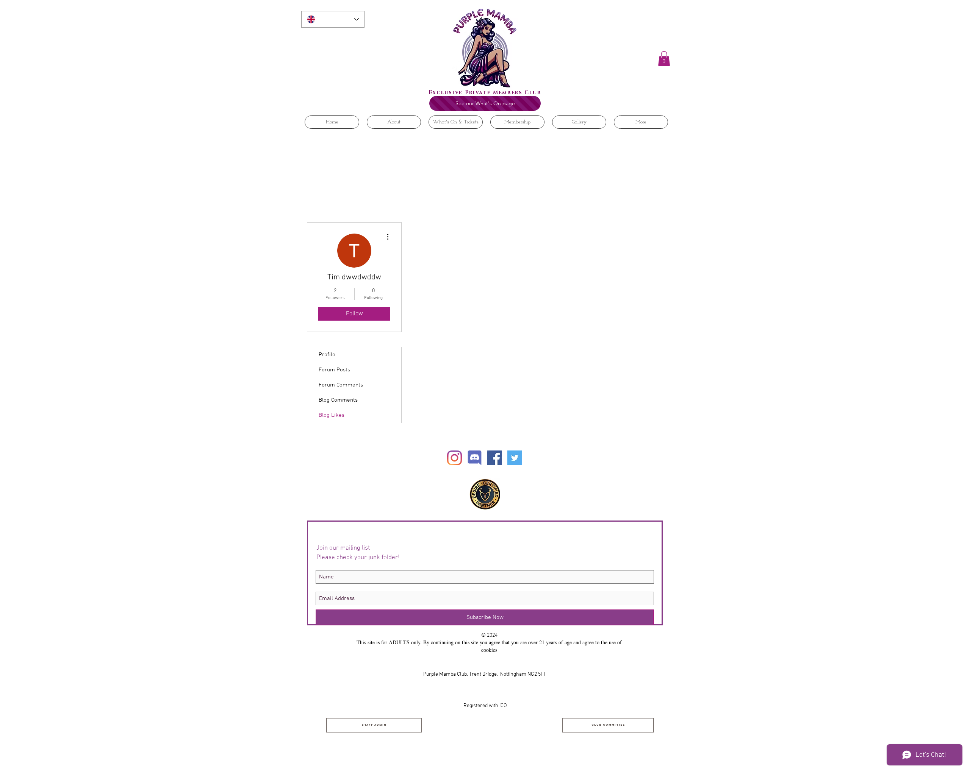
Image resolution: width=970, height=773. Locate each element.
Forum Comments (341, 385)
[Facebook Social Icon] (494, 457)
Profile (327, 354)
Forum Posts (334, 369)
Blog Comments (338, 400)
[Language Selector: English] (333, 19)
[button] (664, 58)
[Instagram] (454, 457)
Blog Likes (331, 415)
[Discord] (474, 457)
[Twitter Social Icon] (514, 457)
